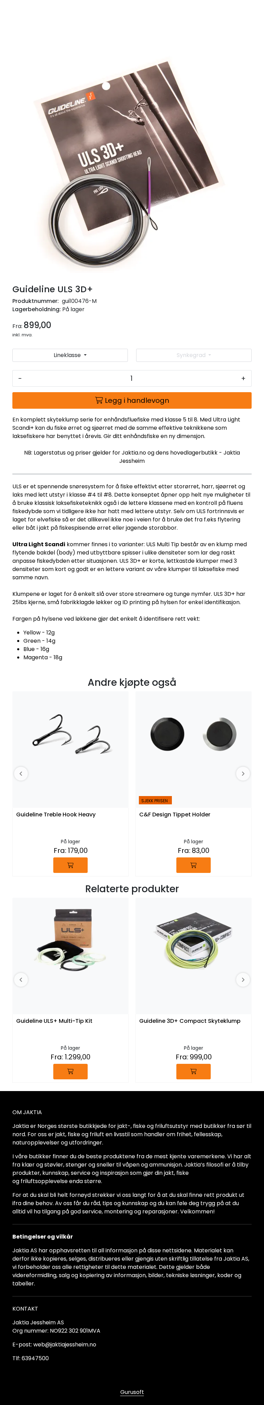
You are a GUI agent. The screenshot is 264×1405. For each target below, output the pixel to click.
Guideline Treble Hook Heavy (56, 814)
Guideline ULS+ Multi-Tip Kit (54, 1021)
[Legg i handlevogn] (70, 865)
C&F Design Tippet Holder (174, 814)
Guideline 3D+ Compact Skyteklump (190, 1021)
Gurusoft (132, 1392)
